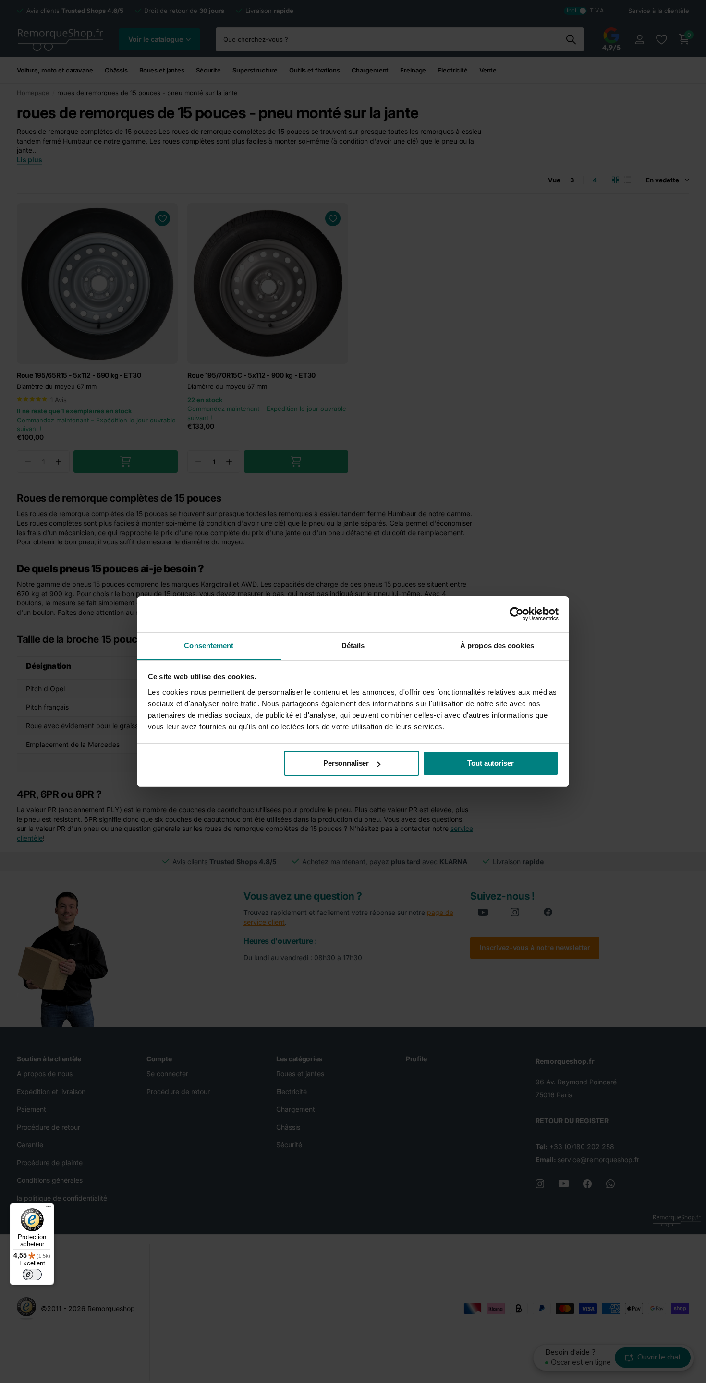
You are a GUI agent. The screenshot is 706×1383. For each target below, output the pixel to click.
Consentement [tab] (208, 645)
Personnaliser (346, 763)
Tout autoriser (490, 763)
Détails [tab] (353, 645)
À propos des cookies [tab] (497, 645)
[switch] (32, 1274)
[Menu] (48, 1209)
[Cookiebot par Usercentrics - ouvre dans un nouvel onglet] (517, 614)
